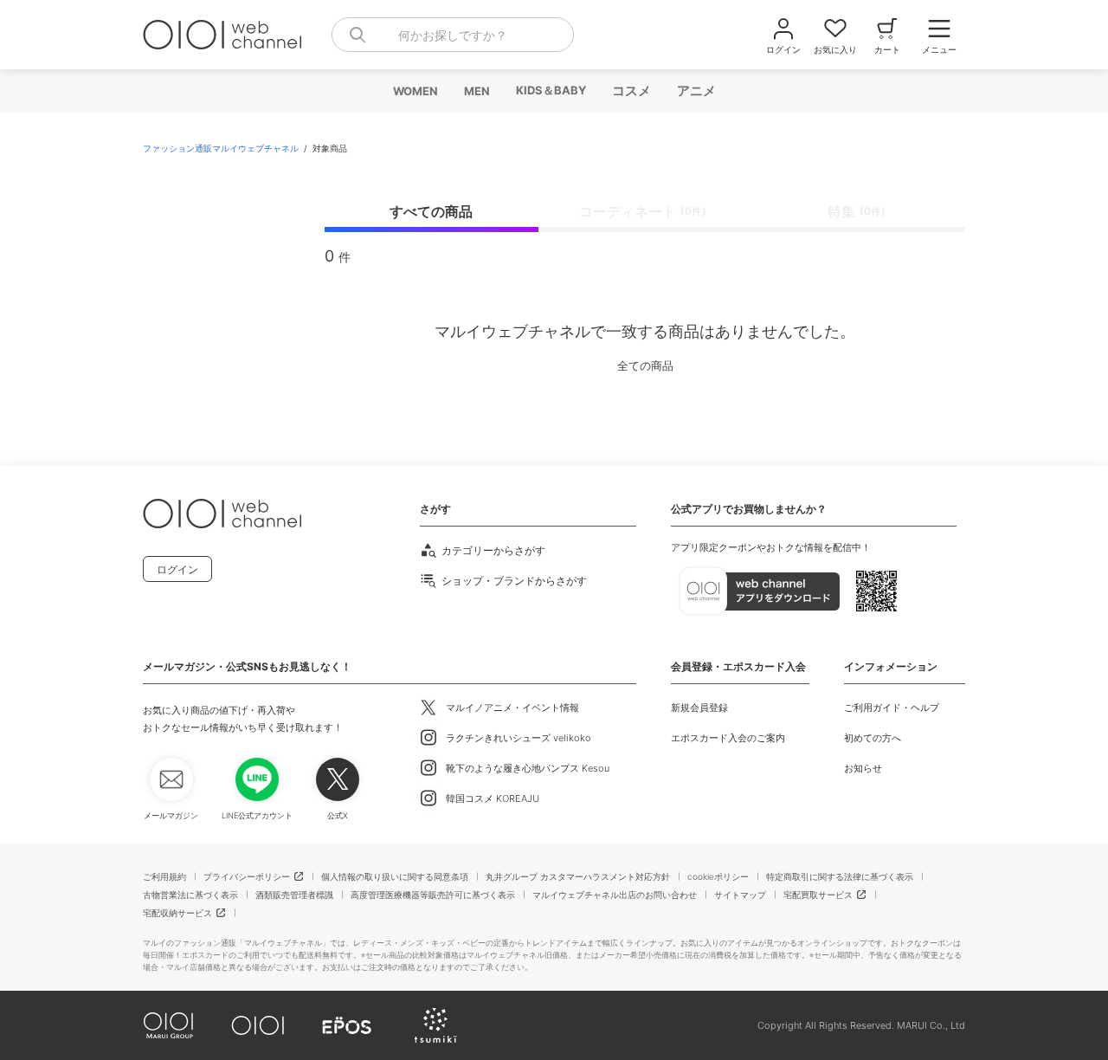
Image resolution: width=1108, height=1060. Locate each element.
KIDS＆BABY (550, 90)
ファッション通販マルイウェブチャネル (222, 148)
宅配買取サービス (818, 894)
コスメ (630, 90)
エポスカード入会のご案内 (728, 738)
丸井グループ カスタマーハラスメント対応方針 (578, 876)
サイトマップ (740, 894)
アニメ (695, 90)
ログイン (177, 569)
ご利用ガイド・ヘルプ (891, 707)
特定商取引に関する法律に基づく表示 (839, 876)
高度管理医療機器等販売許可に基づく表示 (433, 894)
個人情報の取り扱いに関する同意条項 (394, 876)
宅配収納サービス (177, 913)
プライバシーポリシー (246, 876)
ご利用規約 (164, 876)
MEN (476, 91)
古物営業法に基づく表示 (190, 894)
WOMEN (414, 91)
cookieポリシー (718, 876)
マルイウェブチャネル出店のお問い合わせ (614, 894)
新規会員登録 (699, 707)
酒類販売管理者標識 (294, 894)
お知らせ (863, 768)
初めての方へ (872, 738)
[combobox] (453, 34)
